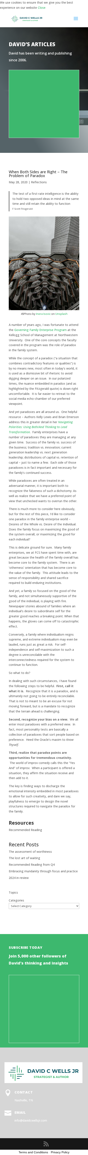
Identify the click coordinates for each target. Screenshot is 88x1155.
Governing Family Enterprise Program (40, 330)
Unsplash (61, 314)
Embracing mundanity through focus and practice (43, 871)
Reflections (39, 182)
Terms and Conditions (33, 1152)
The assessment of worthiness (30, 852)
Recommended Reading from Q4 (32, 865)
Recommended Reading (25, 830)
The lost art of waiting (24, 858)
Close (41, 8)
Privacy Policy (60, 1152)
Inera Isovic (43, 314)
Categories (16, 900)
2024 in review (19, 878)
